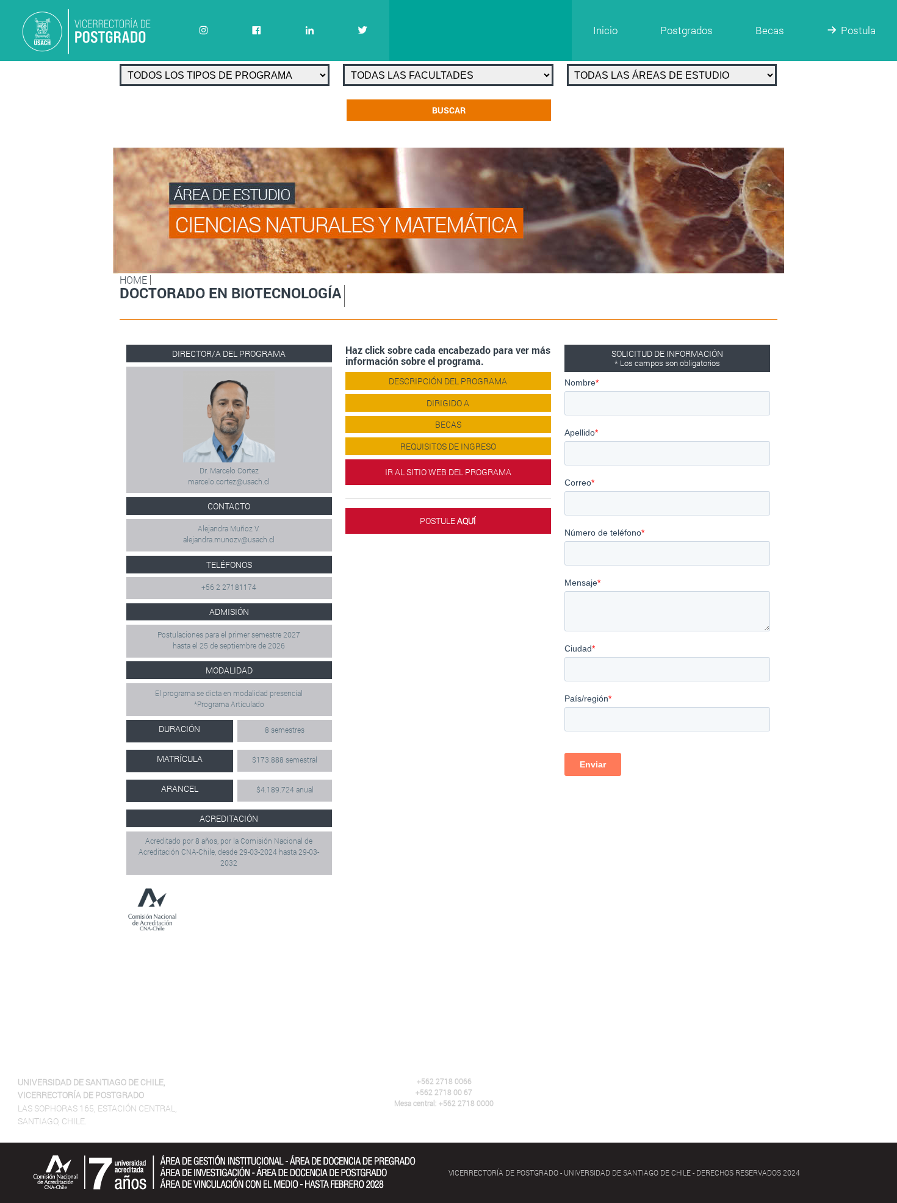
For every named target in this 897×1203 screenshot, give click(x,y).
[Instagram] (203, 30)
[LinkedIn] (309, 30)
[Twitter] (362, 30)
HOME (133, 279)
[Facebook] (256, 30)
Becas (769, 30)
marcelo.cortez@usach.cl (229, 481)
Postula (858, 30)
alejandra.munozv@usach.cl (229, 539)
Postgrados (686, 30)
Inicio (605, 30)
